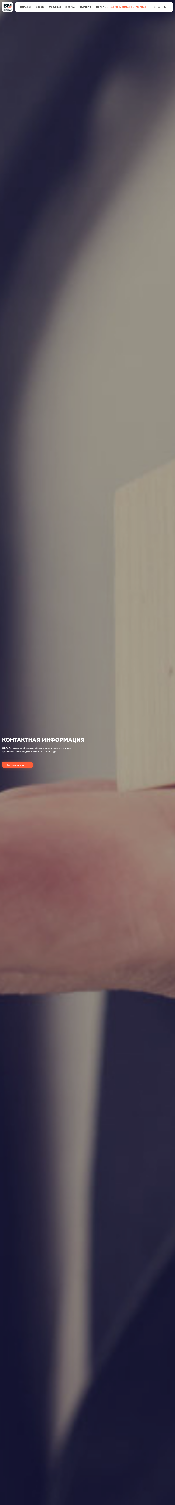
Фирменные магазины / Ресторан (128, 7)
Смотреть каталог (15, 765)
